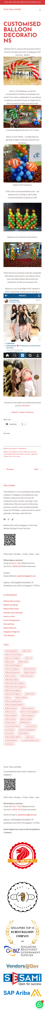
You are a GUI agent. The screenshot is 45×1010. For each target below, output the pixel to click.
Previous (10, 469)
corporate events (30, 726)
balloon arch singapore (12, 658)
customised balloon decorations (14, 454)
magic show (29, 737)
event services (9, 729)
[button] (39, 1004)
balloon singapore (11, 715)
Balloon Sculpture (11, 708)
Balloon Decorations (10, 448)
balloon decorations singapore (15, 686)
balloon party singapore (13, 694)
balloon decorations (11, 679)
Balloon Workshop (11, 609)
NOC (10, 456)
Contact (14, 412)
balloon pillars (30, 694)
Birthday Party (25, 722)
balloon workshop (26, 719)
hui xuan (28, 454)
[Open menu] (40, 9)
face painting (9, 624)
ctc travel (33, 452)
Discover (30, 412)
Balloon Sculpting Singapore (14, 704)
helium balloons (10, 628)
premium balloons (11, 740)
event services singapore (27, 729)
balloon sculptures (28, 708)
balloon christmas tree (12, 672)
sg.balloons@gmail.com (26, 576)
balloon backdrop (29, 669)
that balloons (9, 744)
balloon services (10, 711)
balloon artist (9, 661)
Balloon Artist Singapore (13, 665)
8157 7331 (17, 563)
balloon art (28, 658)
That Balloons (12, 10)
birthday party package (13, 613)
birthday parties (10, 722)
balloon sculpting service (13, 701)
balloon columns (17, 452)
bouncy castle (9, 616)
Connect (22, 412)
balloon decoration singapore (14, 683)
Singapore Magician (12, 632)
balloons (8, 697)
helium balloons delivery (13, 737)
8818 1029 (17, 566)
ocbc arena (16, 456)
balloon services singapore (29, 711)
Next (36, 469)
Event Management (12, 620)
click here (26, 406)
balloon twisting (10, 719)
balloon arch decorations (13, 654)
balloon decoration (27, 676)
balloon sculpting (21, 697)
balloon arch (8, 452)
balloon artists (23, 661)
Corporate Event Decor (12, 726)
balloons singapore (28, 715)
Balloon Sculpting (11, 605)
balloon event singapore (13, 690)
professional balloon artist (30, 740)
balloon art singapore (12, 669)
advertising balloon (11, 651)
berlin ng (27, 452)
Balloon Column (29, 672)
